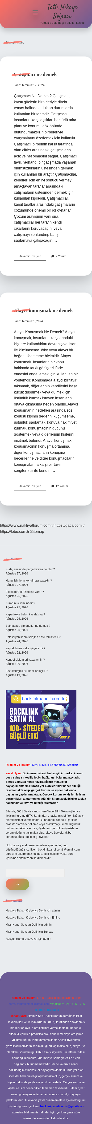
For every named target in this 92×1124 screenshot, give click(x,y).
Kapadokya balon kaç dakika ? (25, 614)
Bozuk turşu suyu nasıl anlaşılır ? (27, 671)
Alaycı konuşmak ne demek (43, 310)
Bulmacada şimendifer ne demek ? (28, 625)
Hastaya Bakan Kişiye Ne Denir (26, 910)
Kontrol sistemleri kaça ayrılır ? (25, 659)
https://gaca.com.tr (69, 525)
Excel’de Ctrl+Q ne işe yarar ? (25, 592)
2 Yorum (61, 256)
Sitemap (37, 532)
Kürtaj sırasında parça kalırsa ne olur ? (30, 569)
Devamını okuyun (32, 257)
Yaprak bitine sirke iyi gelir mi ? (25, 648)
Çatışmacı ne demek (35, 74)
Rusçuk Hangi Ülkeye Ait (21, 938)
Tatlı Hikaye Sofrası (62, 12)
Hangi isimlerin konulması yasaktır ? (29, 580)
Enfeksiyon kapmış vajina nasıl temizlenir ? (33, 637)
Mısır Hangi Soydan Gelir (22, 924)
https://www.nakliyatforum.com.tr (27, 525)
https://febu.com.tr (14, 532)
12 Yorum (62, 486)
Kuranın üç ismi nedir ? (20, 603)
